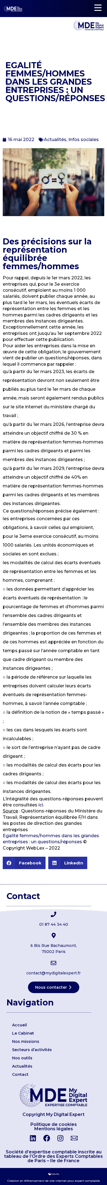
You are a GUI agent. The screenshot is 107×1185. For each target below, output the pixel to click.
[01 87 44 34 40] (53, 914)
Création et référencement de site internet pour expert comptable (53, 1181)
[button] (24, 863)
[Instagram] (60, 1138)
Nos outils (22, 1058)
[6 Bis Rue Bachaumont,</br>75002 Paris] (53, 935)
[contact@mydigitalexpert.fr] (53, 963)
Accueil (19, 1025)
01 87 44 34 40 (53, 924)
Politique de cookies (53, 1124)
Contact (20, 1074)
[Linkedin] (33, 1138)
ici (40, 805)
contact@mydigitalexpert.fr (53, 973)
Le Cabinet (23, 1033)
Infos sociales (83, 139)
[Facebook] (47, 1138)
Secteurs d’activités (32, 1049)
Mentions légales (53, 1128)
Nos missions (25, 1041)
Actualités (55, 139)
